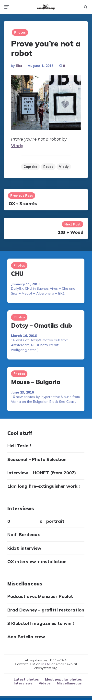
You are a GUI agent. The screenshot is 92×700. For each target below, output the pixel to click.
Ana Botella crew (26, 636)
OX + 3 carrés (23, 203)
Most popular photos (63, 679)
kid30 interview (24, 548)
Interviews (23, 683)
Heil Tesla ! (19, 446)
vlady (64, 167)
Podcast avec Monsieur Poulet (40, 596)
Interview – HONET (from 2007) (41, 473)
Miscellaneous (69, 683)
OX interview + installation (37, 561)
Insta (45, 664)
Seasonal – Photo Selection (37, 459)
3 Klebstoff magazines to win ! (40, 623)
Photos (20, 32)
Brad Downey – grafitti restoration (45, 610)
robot (48, 167)
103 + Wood (70, 232)
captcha (30, 167)
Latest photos (26, 679)
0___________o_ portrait (35, 521)
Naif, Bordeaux (23, 534)
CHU (17, 273)
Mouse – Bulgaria (35, 382)
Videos (45, 683)
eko (19, 66)
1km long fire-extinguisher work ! (43, 486)
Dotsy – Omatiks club (41, 325)
